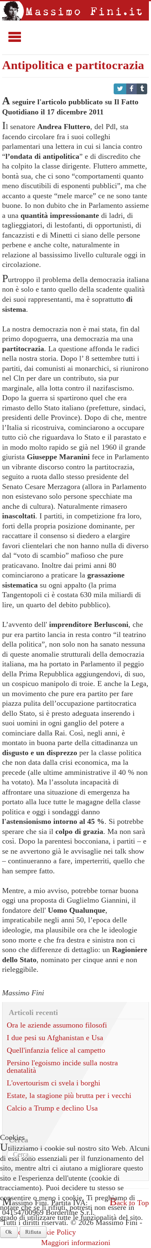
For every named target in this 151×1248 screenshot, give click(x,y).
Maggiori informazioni (75, 1242)
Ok (8, 1232)
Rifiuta (33, 1232)
